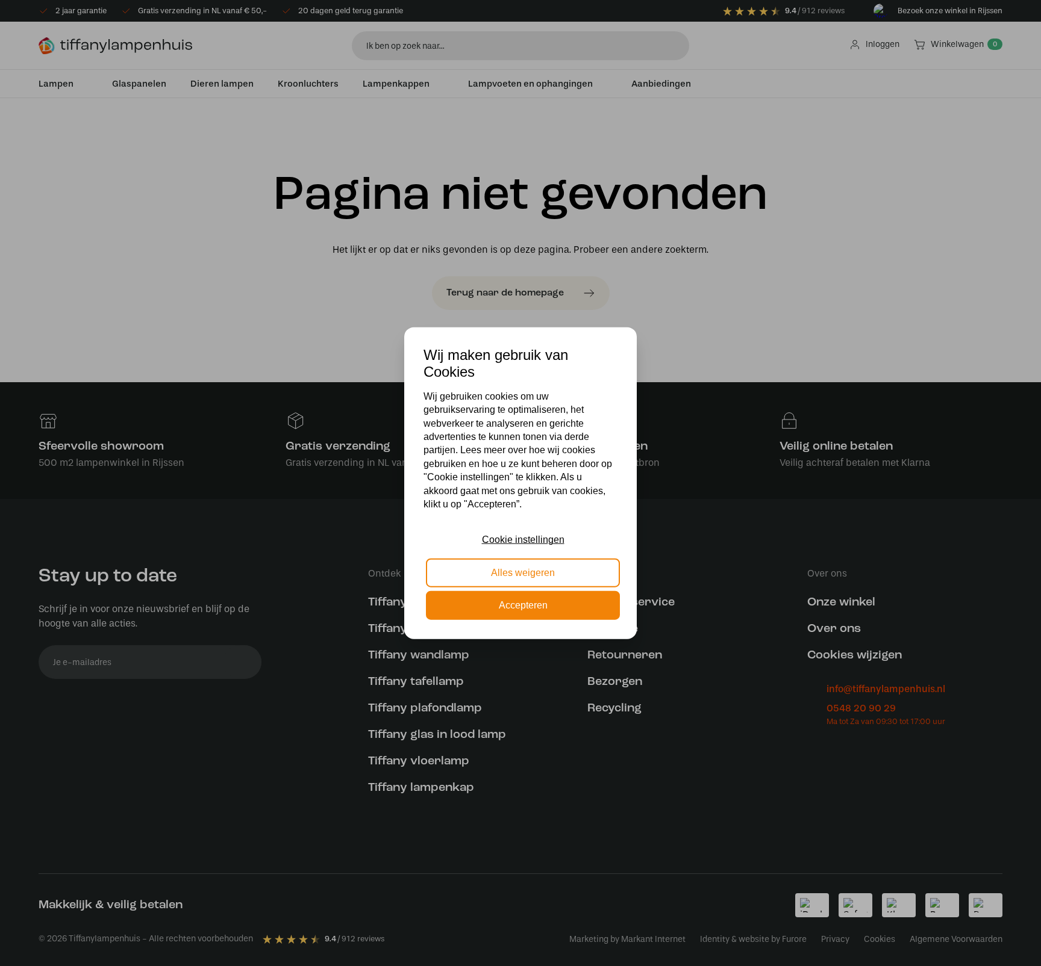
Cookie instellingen (523, 539)
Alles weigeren (523, 572)
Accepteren (523, 605)
